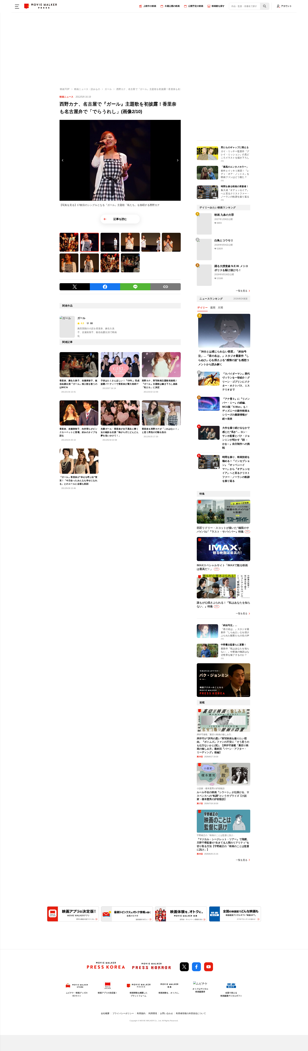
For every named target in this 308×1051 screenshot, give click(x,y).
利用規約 (141, 1013)
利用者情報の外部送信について (191, 1013)
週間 (212, 307)
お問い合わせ (166, 1013)
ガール (81, 318)
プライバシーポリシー (123, 1013)
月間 (220, 307)
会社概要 (105, 1013)
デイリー (202, 307)
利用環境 (152, 1013)
